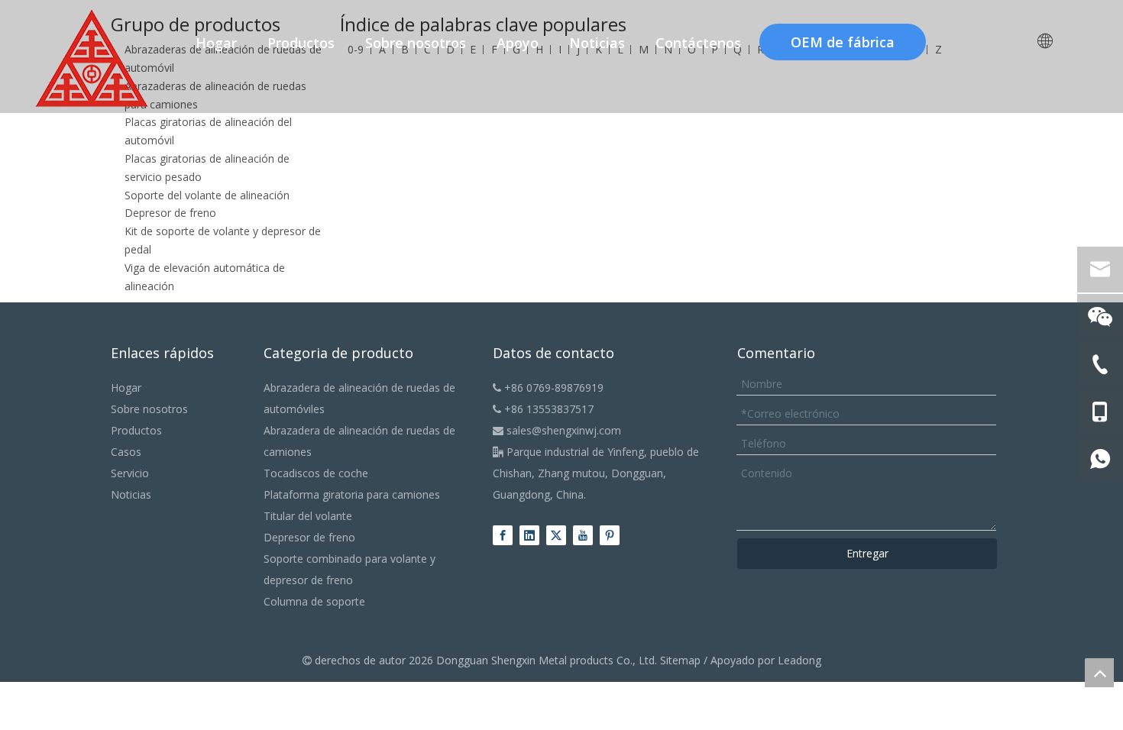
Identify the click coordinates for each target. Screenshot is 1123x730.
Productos (136, 430)
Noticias (131, 494)
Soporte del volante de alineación (207, 195)
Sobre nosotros (149, 409)
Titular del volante (308, 516)
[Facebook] (503, 535)
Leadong (799, 660)
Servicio (130, 473)
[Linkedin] (529, 535)
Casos (126, 451)
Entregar (867, 553)
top (1099, 672)
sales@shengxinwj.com (557, 430)
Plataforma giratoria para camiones (352, 494)
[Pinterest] (610, 535)
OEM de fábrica (843, 42)
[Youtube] (583, 535)
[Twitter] (556, 535)
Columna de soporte (314, 601)
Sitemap (680, 660)
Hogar (126, 387)
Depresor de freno (170, 212)
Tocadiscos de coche (316, 473)
